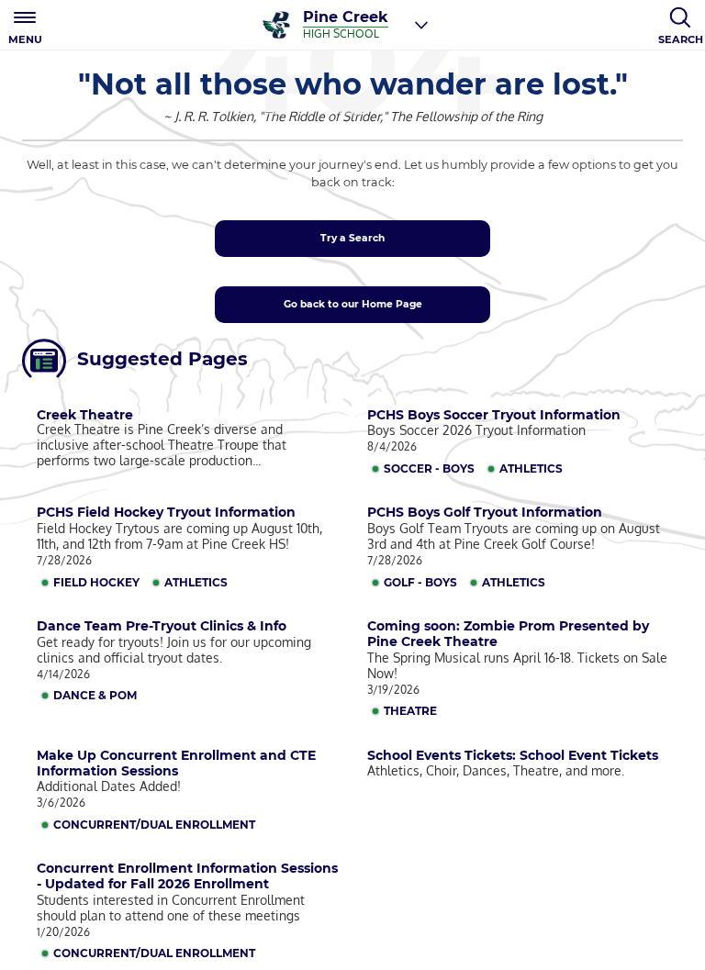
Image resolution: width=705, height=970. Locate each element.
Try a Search (352, 238)
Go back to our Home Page (353, 304)
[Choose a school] (421, 25)
